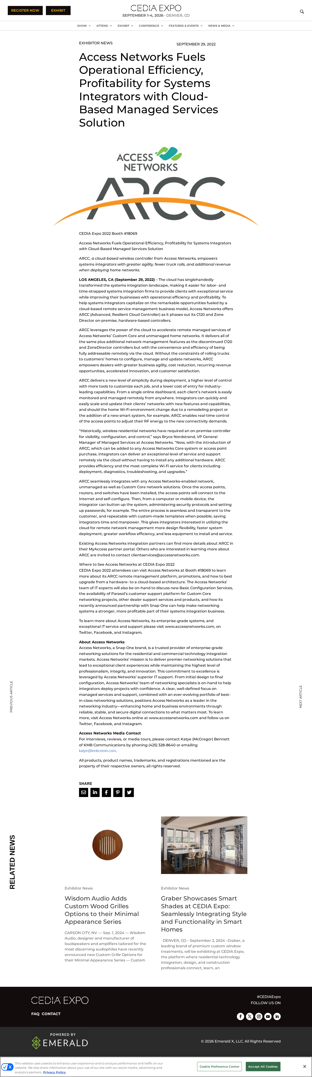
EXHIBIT (58, 10)
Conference (149, 25)
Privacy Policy (54, 1072)
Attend (102, 25)
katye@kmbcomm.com (97, 751)
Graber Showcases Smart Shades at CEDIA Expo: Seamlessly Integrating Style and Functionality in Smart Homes (204, 914)
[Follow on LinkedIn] (277, 1016)
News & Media (219, 25)
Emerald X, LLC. (229, 1041)
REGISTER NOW (25, 10)
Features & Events (184, 25)
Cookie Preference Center (219, 1066)
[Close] (305, 1066)
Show (82, 25)
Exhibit (123, 25)
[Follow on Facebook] (240, 1016)
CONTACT (51, 1014)
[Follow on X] (249, 1016)
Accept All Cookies (263, 1066)
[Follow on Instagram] (258, 1016)
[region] (156, 1067)
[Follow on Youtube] (268, 1016)
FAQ (35, 1014)
